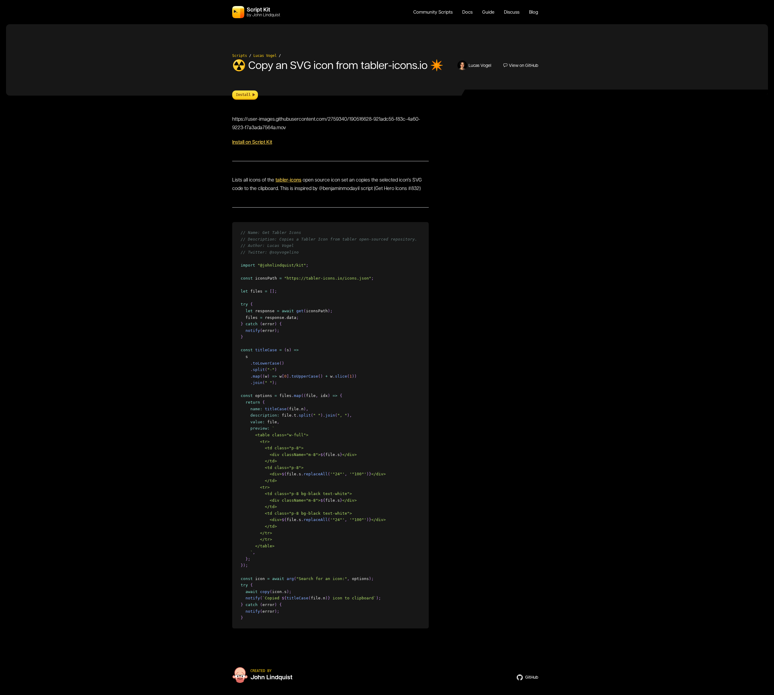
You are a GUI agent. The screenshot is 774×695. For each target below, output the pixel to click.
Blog (533, 12)
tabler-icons (288, 180)
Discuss (511, 12)
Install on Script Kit (252, 142)
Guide (488, 12)
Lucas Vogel (265, 56)
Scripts (239, 56)
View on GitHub (523, 65)
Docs (467, 12)
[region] (330, 425)
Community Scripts (433, 12)
